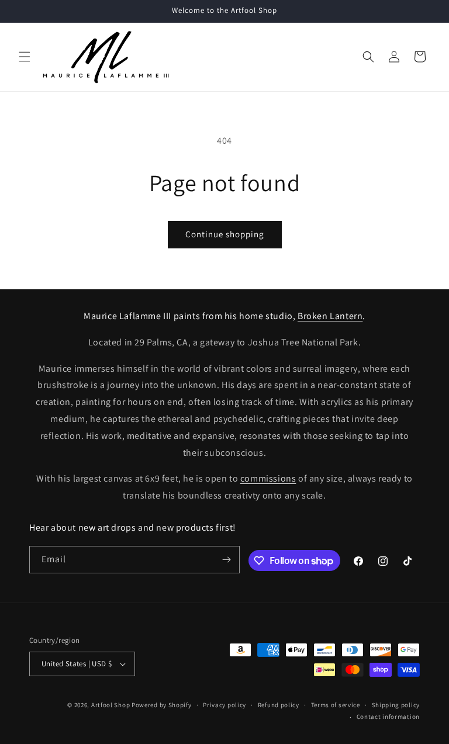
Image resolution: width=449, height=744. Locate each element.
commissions (268, 478)
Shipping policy (396, 705)
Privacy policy (224, 705)
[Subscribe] (226, 559)
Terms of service (335, 705)
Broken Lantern (330, 316)
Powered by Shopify (162, 705)
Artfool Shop (110, 705)
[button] (24, 57)
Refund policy (278, 705)
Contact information (388, 716)
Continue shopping (224, 234)
